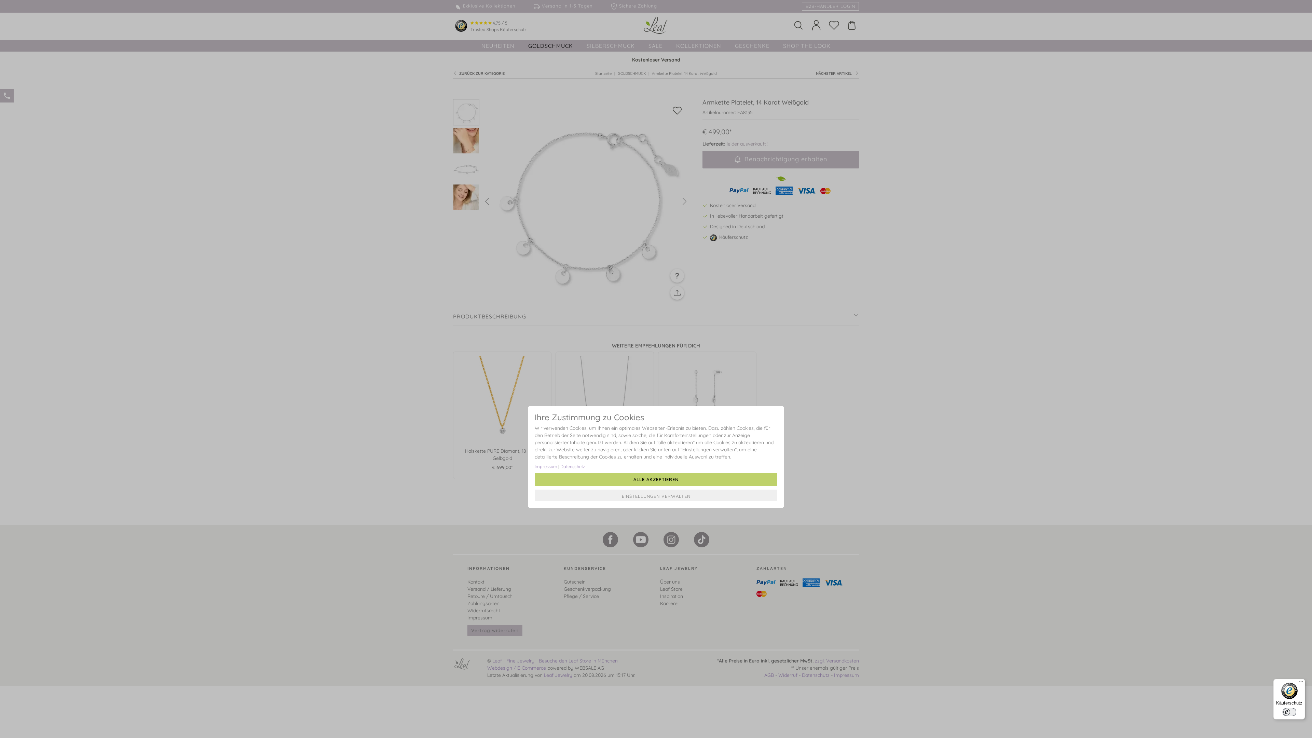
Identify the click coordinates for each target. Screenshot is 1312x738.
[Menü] (1301, 683)
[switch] (1289, 712)
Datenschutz (572, 466)
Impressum (546, 466)
